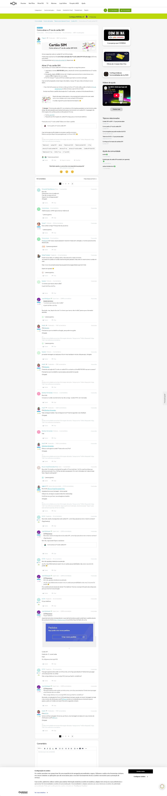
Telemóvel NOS (68, 145)
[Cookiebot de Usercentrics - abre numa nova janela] (23, 792)
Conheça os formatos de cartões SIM (113, 141)
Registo (86, 10)
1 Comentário (106, 156)
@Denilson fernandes (50, 410)
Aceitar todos (141, 771)
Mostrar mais (116, 109)
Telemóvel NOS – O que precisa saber (113, 136)
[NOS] (13, 3)
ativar (60, 145)
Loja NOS (51, 115)
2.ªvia (89, 145)
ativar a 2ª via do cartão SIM (50, 148)
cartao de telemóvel (108, 166)
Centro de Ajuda (48, 21)
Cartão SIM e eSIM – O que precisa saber (114, 121)
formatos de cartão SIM (60, 60)
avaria (104, 154)
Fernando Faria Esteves (48, 189)
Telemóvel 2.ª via (47, 152)
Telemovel (46, 145)
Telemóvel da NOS (80, 145)
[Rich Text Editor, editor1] (67, 759)
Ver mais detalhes (40, 792)
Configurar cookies (140, 776)
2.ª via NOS (66, 152)
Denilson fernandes (47, 392)
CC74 (43, 516)
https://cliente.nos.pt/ (60, 620)
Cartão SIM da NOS (89, 148)
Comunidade (38, 21)
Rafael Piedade (46, 255)
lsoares (44, 281)
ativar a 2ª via (63, 148)
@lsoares (46, 328)
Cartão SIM (74, 21)
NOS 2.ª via (57, 152)
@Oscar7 (45, 240)
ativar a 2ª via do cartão (75, 148)
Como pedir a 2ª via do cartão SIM (112, 126)
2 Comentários (107, 163)
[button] (113, 10)
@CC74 (46, 713)
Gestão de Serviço (108, 133)
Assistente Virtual (68, 10)
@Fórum (64, 699)
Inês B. (43, 325)
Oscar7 (44, 223)
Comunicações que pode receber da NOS (114, 131)
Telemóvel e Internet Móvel (61, 21)
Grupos (59, 10)
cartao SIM (54, 145)
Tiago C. (44, 38)
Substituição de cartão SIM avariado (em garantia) (116, 159)
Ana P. (43, 407)
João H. (44, 486)
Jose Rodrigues (46, 298)
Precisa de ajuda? (164, 398)
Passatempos (78, 10)
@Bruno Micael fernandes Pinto (56, 488)
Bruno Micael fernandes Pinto (50, 466)
